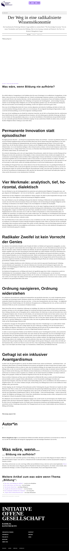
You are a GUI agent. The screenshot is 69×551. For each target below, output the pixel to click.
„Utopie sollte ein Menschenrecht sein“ (13, 492)
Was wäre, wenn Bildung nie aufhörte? (13, 483)
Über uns (5, 541)
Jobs (29, 537)
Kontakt (31, 532)
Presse (30, 534)
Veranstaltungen (7, 532)
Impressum (15, 548)
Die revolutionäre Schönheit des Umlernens (14, 490)
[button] (34, 3)
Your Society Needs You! (10, 487)
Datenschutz (21, 548)
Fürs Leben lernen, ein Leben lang (12, 485)
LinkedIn (9, 548)
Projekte (5, 537)
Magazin (4, 539)
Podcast (65, 464)
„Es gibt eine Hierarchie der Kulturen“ (13, 488)
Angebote (5, 534)
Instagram (4, 548)
